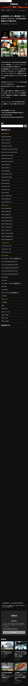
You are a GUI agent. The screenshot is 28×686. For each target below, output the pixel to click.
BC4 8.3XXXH (5, 289)
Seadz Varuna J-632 (6, 249)
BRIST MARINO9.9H (6, 214)
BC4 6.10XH (4, 280)
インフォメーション (14, 23)
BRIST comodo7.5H (6, 230)
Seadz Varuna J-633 (6, 252)
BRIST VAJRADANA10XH (7, 236)
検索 (2, 123)
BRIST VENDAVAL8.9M (7, 220)
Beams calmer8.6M (6, 139)
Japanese (5, 1)
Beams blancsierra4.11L (7, 158)
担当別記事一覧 (5, 325)
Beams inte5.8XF (6, 180)
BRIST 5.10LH (5, 318)
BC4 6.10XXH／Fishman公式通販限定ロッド (11, 283)
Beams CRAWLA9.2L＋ (7, 202)
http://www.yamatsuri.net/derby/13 (12, 117)
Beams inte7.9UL (6, 189)
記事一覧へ (14, 632)
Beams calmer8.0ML (6, 136)
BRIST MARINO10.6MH (7, 217)
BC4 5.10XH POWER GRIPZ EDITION (10, 274)
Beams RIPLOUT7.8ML (7, 174)
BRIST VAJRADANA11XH (7, 239)
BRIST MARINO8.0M (6, 211)
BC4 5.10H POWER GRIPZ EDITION (10, 271)
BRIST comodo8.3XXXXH (7, 233)
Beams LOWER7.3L (6, 167)
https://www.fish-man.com (11, 628)
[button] (25, 643)
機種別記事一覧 (5, 130)
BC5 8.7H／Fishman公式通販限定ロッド (11, 292)
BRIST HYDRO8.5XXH (6, 208)
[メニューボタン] (26, 4)
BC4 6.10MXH (5, 277)
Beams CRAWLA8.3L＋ (7, 198)
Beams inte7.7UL (6, 186)
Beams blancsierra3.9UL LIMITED (9, 149)
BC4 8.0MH (4, 286)
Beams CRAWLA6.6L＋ (7, 195)
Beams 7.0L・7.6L (6, 311)
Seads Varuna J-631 (6, 246)
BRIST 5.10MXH (5, 321)
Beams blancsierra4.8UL (7, 155)
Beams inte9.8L (5, 192)
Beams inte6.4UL (6, 183)
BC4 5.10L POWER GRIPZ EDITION (9, 261)
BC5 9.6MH (4, 295)
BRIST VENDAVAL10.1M (7, 224)
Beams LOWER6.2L (6, 164)
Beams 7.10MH (5, 315)
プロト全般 (4, 302)
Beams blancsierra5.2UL (7, 161)
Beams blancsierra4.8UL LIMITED (9, 152)
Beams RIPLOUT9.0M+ (7, 177)
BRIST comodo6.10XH (7, 227)
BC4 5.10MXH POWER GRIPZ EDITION (10, 268)
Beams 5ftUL (5, 308)
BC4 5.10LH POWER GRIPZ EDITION (10, 264)
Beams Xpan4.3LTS (6, 143)
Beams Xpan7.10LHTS (7, 146)
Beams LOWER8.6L (6, 171)
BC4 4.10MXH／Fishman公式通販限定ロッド (12, 258)
